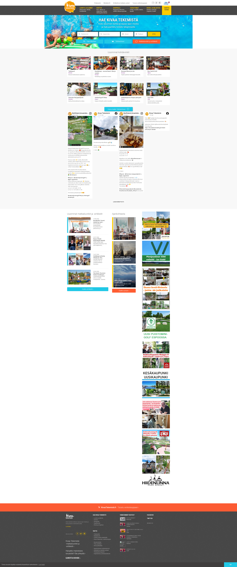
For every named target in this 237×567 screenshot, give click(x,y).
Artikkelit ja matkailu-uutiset (121, 3)
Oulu (134, 531)
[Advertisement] (118, 497)
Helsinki (132, 542)
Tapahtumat (97, 523)
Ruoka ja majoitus (98, 525)
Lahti (130, 550)
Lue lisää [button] (42, 564)
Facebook (150, 515)
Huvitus (96, 519)
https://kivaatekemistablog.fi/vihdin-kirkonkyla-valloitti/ (155, 128)
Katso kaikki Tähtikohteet (117, 109)
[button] (79, 155)
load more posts (118, 202)
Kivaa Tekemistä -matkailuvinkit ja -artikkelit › (73, 543)
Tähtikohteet (119, 41)
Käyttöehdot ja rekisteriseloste (102, 553)
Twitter (149, 518)
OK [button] (231, 564)
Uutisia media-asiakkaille (100, 537)
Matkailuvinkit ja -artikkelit (148, 41)
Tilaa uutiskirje (97, 544)
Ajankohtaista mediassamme (102, 548)
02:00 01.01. (150, 523)
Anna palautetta (98, 545)
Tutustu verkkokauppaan (140, 3)
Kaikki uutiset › (124, 291)
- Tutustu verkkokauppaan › (120, 507)
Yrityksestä (97, 3)
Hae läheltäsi (91, 41)
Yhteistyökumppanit (99, 552)
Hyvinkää (133, 537)
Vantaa (132, 525)
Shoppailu (96, 521)
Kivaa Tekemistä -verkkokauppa (102, 539)
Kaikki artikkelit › (87, 289)
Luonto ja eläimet (98, 518)
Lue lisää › (68, 526)
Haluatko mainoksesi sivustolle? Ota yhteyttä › (76, 552)
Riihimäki (130, 518)
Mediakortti (107, 3)
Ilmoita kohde (97, 542)
